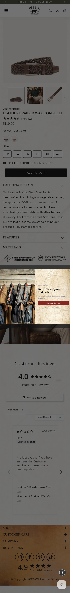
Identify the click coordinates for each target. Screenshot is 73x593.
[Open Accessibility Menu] (62, 572)
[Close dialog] (69, 271)
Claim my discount (53, 303)
